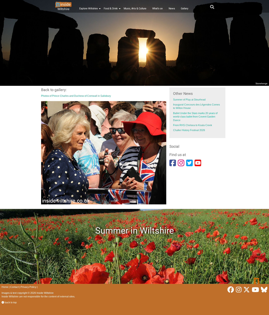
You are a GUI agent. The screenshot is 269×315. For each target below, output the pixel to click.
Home (5, 287)
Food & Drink (111, 8)
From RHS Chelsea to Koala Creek (192, 125)
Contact (14, 287)
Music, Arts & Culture (135, 8)
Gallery (184, 8)
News (172, 8)
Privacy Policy (28, 287)
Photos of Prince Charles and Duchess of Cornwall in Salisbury (76, 96)
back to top (10, 302)
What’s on (157, 8)
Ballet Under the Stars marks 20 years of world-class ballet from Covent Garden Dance (195, 117)
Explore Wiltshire (88, 8)
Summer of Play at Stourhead (189, 99)
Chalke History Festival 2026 (189, 130)
